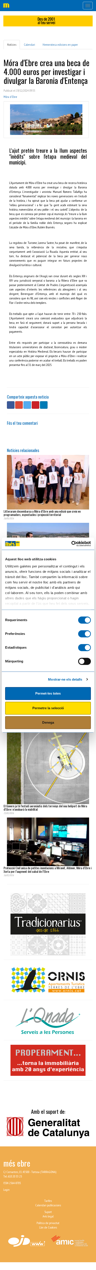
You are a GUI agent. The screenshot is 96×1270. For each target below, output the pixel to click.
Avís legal (48, 1216)
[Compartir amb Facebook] (11, 405)
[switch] (84, 633)
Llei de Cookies (48, 1227)
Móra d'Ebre (10, 97)
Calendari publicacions (48, 1205)
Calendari (29, 45)
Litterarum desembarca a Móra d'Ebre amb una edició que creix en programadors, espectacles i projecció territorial (42, 513)
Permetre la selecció (48, 708)
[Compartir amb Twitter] (27, 405)
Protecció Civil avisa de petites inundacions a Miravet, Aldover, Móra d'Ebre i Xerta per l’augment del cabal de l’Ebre (48, 869)
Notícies (11, 45)
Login (6, 1190)
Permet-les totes (48, 693)
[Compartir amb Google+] (19, 405)
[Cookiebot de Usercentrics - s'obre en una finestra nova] (71, 544)
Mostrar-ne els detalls (65, 679)
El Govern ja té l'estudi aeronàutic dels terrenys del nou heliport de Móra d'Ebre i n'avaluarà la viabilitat (45, 808)
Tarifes (48, 1201)
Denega (48, 722)
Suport (48, 1212)
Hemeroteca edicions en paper (60, 45)
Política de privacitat (48, 1223)
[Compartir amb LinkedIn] (44, 405)
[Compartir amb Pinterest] (35, 405)
